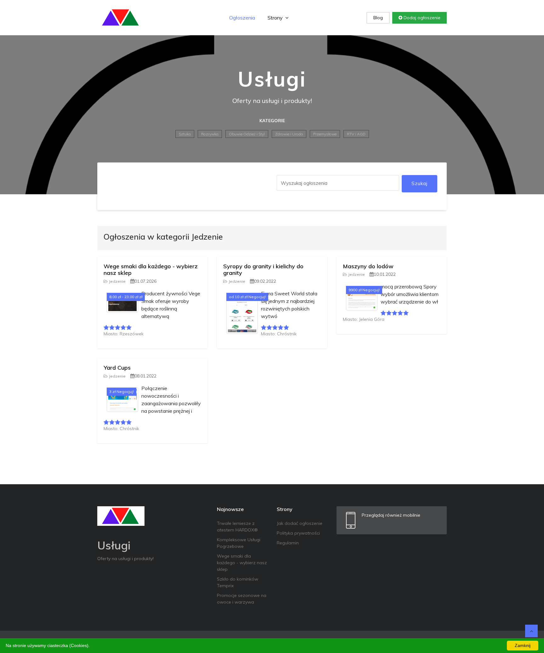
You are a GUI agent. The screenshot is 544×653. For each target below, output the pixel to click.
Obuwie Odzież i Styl (247, 134)
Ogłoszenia (242, 17)
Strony (276, 17)
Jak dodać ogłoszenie (299, 523)
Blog (378, 17)
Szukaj (419, 183)
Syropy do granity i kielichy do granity (263, 270)
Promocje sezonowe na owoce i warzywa (241, 599)
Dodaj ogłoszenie (421, 17)
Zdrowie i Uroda (289, 134)
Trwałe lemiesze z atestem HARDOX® (237, 526)
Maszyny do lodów (368, 266)
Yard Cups (117, 367)
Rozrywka (209, 134)
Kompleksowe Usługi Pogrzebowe (238, 543)
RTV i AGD (356, 134)
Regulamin (288, 543)
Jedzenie (117, 281)
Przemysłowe (325, 134)
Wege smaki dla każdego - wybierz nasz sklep (151, 270)
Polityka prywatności (298, 533)
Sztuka (185, 134)
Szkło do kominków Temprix (237, 582)
